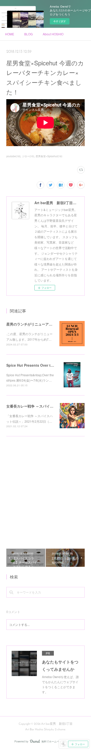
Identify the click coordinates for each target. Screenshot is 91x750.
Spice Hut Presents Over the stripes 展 (39, 365)
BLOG (28, 34)
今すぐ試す (59, 21)
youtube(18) (13, 156)
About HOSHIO (53, 34)
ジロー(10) (28, 156)
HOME (9, 34)
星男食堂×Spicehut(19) (49, 156)
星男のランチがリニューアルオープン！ (38, 324)
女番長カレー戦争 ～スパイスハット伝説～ (40, 406)
